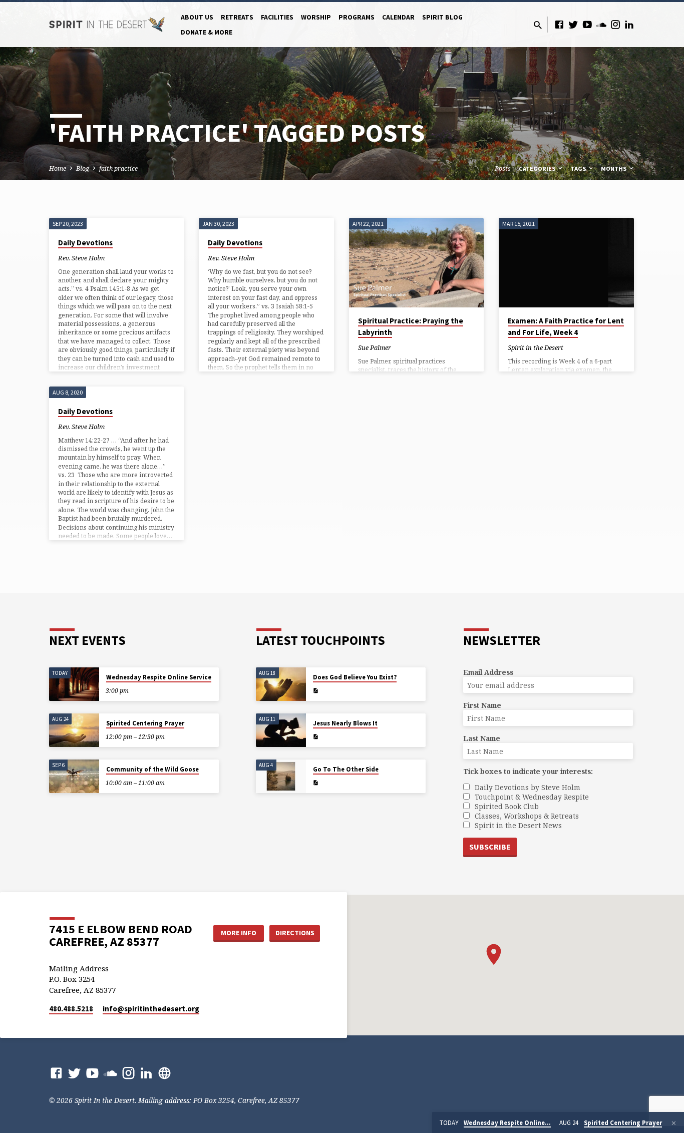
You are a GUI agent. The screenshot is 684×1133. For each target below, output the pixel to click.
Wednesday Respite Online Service (158, 677)
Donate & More (206, 32)
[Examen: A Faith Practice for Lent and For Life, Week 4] (566, 263)
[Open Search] (537, 25)
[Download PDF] (315, 690)
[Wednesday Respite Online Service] (74, 684)
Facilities (277, 17)
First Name (482, 705)
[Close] (673, 1122)
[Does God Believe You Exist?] (281, 684)
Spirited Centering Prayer (145, 723)
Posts (503, 168)
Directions (294, 932)
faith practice (118, 168)
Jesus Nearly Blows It (345, 723)
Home (57, 168)
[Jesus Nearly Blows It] (281, 730)
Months (614, 168)
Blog (82, 168)
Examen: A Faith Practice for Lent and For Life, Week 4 (566, 326)
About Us (197, 17)
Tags (578, 168)
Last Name (481, 738)
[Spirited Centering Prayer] (74, 730)
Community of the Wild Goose (152, 769)
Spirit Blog (442, 17)
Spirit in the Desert (535, 347)
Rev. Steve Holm (81, 257)
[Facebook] (559, 24)
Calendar (398, 17)
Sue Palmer (374, 347)
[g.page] (164, 1072)
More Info (238, 932)
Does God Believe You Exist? (355, 677)
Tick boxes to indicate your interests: (528, 771)
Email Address (488, 672)
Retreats (237, 17)
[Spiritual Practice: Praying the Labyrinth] (416, 263)
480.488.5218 (71, 1008)
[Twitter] (573, 24)
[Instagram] (615, 24)
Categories (538, 168)
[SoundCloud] (601, 24)
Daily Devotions (85, 242)
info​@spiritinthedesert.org (151, 1008)
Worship (316, 17)
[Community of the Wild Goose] (74, 776)
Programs (356, 17)
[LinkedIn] (629, 24)
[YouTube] (587, 24)
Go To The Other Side (346, 769)
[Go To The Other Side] (281, 776)
